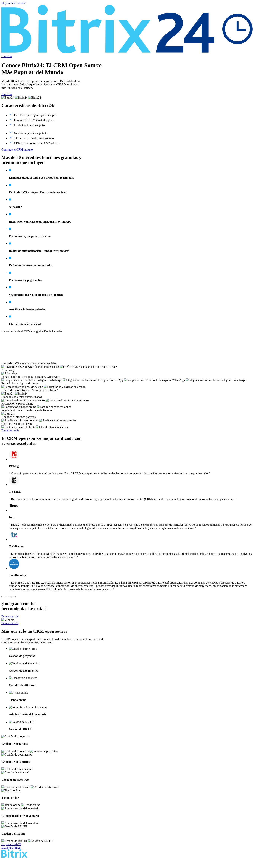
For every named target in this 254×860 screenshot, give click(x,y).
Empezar (6, 56)
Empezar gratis (10, 430)
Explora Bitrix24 (11, 844)
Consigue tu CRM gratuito (17, 149)
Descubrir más (9, 616)
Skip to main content (13, 3)
